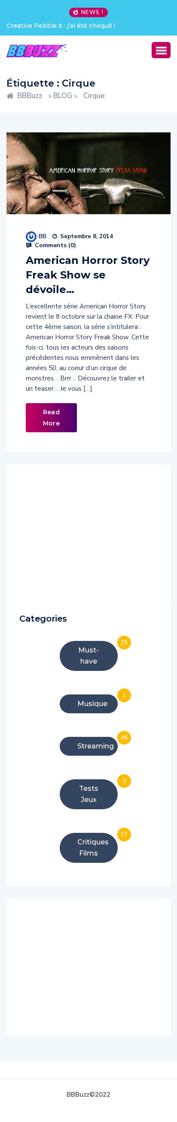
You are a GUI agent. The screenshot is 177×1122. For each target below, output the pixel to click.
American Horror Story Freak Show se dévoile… (88, 275)
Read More (51, 417)
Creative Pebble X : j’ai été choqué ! (60, 26)
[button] (161, 50)
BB (42, 236)
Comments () (54, 245)
